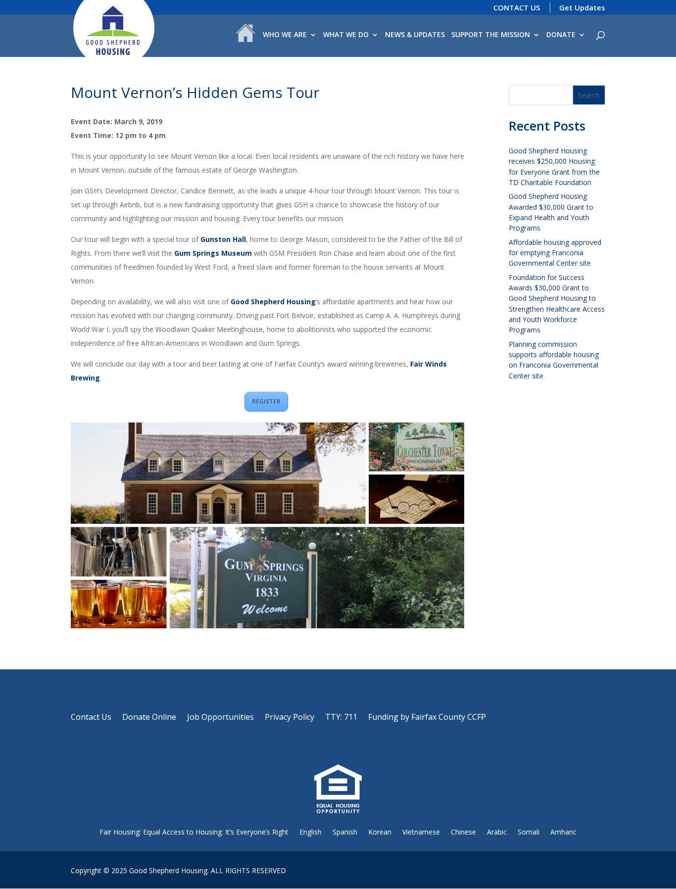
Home (245, 35)
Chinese (463, 832)
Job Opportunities (220, 717)
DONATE (561, 35)
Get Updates (582, 7)
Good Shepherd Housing (273, 301)
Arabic (497, 832)
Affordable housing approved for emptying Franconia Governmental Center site (555, 252)
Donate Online (149, 717)
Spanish (345, 832)
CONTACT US (516, 7)
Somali (528, 832)
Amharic (563, 832)
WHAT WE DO (346, 35)
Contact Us (91, 717)
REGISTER (266, 401)
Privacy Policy (289, 717)
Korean (379, 832)
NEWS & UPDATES (415, 35)
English (310, 832)
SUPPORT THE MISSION (490, 35)
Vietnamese (421, 832)
